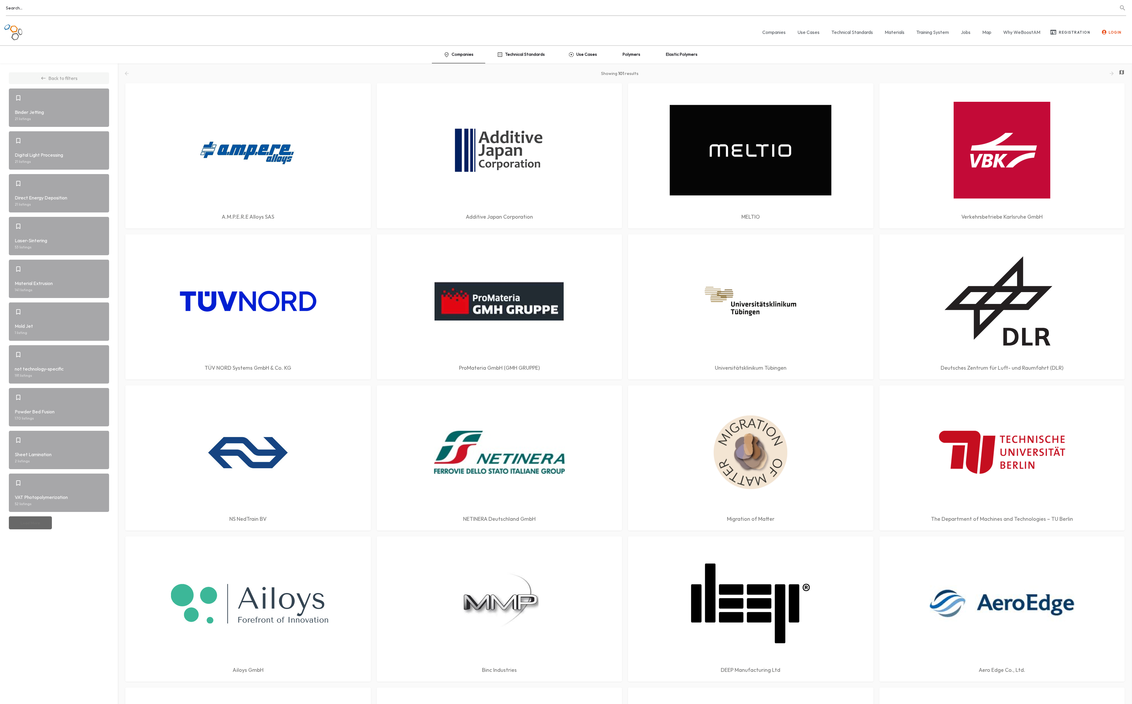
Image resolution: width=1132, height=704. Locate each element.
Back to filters (63, 78)
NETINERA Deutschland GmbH (499, 518)
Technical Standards (852, 32)
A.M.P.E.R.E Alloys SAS (248, 216)
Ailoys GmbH (248, 670)
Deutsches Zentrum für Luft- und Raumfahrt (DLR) (1002, 367)
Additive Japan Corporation (499, 216)
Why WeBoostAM (1021, 32)
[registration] (1053, 32)
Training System (932, 32)
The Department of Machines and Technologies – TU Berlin (1002, 518)
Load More (30, 522)
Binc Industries (499, 670)
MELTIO (750, 216)
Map (986, 32)
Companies (774, 32)
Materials (894, 32)
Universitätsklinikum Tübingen (751, 367)
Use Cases (808, 32)
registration (1074, 32)
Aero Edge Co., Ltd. (1002, 670)
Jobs (965, 32)
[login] (1104, 32)
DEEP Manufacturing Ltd (750, 670)
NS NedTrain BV (247, 518)
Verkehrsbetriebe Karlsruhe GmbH (1002, 216)
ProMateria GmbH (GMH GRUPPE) (499, 367)
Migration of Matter (750, 518)
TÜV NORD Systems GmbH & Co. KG (248, 367)
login (1115, 32)
